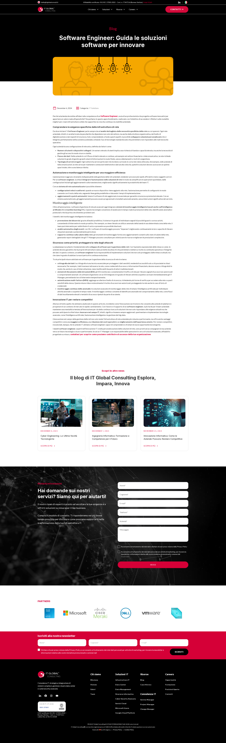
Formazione (170, 685)
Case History (145, 685)
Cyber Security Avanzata (125, 699)
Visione (93, 685)
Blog (142, 680)
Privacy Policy (117, 730)
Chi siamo (95, 674)
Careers (169, 674)
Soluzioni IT (121, 674)
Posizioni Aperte (172, 689)
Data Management (123, 689)
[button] (93, 9)
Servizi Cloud (120, 703)
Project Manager (147, 704)
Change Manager (147, 709)
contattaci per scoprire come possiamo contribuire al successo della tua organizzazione (110, 334)
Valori (92, 689)
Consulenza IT (148, 694)
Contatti (169, 694)
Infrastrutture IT (122, 680)
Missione (94, 680)
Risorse (144, 674)
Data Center (120, 685)
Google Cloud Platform (125, 713)
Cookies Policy (129, 730)
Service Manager (147, 700)
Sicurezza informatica (124, 694)
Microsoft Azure (122, 708)
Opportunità (170, 680)
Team (92, 694)
